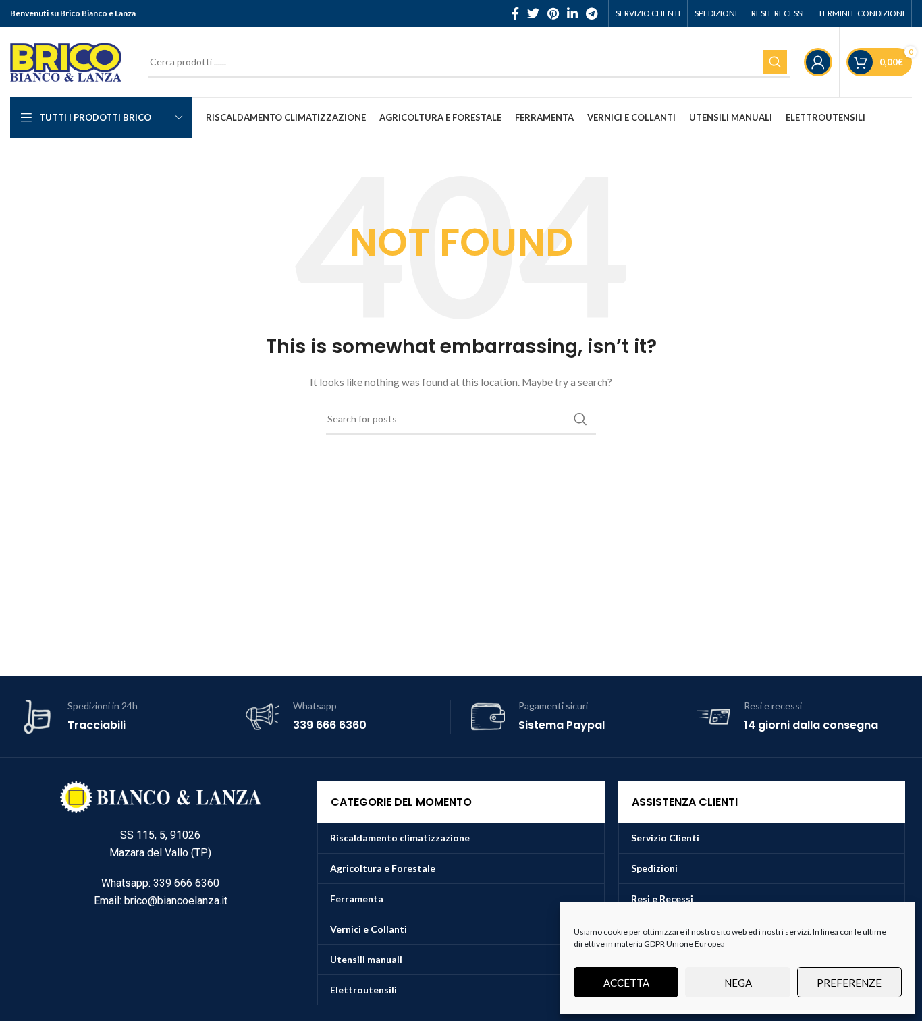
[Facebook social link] (515, 13)
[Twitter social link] (533, 13)
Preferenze (849, 982)
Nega (738, 982)
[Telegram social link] (591, 13)
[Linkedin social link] (572, 13)
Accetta (626, 982)
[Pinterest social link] (553, 13)
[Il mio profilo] (818, 62)
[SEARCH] (775, 62)
